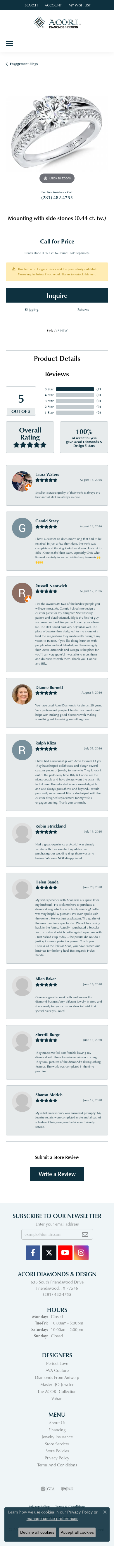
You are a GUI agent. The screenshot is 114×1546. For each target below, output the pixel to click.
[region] (57, 134)
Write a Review (57, 1174)
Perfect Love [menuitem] (57, 1363)
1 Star (49, 412)
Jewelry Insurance (57, 1436)
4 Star (49, 394)
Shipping (31, 309)
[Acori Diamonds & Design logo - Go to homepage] (57, 22)
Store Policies (57, 1451)
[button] (31, 5)
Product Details (57, 358)
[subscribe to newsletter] (85, 1234)
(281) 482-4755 (57, 197)
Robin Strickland (50, 826)
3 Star (49, 400)
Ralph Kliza (45, 743)
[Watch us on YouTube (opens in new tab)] (65, 1252)
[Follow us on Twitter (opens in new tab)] (49, 1252)
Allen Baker (45, 979)
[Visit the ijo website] (67, 1489)
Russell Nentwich (51, 585)
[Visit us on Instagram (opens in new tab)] (81, 1252)
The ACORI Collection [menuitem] (57, 1391)
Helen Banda (46, 882)
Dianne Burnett (49, 687)
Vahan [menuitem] (57, 1398)
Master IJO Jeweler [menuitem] (57, 1384)
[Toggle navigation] (9, 43)
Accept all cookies (77, 1532)
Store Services (57, 1444)
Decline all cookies (37, 1532)
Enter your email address (57, 1224)
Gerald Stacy (47, 521)
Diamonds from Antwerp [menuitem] (57, 1377)
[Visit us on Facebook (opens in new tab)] (33, 1252)
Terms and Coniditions (57, 1465)
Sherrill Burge (47, 1034)
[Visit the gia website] (48, 1489)
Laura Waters (47, 474)
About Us (57, 1422)
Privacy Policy (57, 1458)
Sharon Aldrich (49, 1094)
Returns (83, 309)
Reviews (57, 373)
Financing (57, 1429)
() (98, 389)
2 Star (49, 406)
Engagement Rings (24, 63)
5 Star (49, 389)
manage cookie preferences (52, 1518)
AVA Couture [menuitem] (57, 1370)
